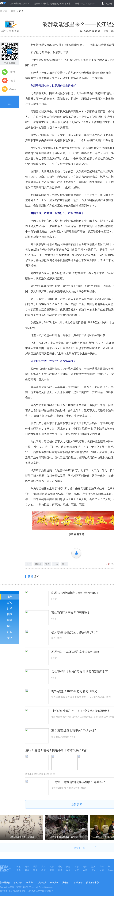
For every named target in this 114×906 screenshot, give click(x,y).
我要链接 (42, 882)
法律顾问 (66, 882)
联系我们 (30, 882)
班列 (47, 564)
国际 (9, 614)
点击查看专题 (76, 534)
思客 (18, 870)
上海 (56, 564)
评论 (10, 104)
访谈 (85, 866)
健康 (102, 870)
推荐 (9, 596)
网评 (9, 620)
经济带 (38, 564)
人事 (52, 866)
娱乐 (60, 870)
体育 (77, 870)
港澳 (93, 866)
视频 (43, 870)
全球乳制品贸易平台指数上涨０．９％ (78, 3)
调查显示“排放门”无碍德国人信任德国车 (38, 3)
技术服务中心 (92, 882)
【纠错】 (107, 564)
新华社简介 (5, 882)
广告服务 (78, 882)
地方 (27, 866)
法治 (9, 638)
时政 (13, 11)
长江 (29, 564)
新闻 (9, 602)
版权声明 (54, 882)
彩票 (52, 870)
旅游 (93, 870)
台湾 (102, 866)
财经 (9, 608)
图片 (9, 626)
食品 (85, 870)
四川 (64, 564)
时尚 (68, 870)
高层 (43, 866)
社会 (9, 632)
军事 (77, 866)
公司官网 (18, 882)
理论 (60, 866)
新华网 (3, 11)
